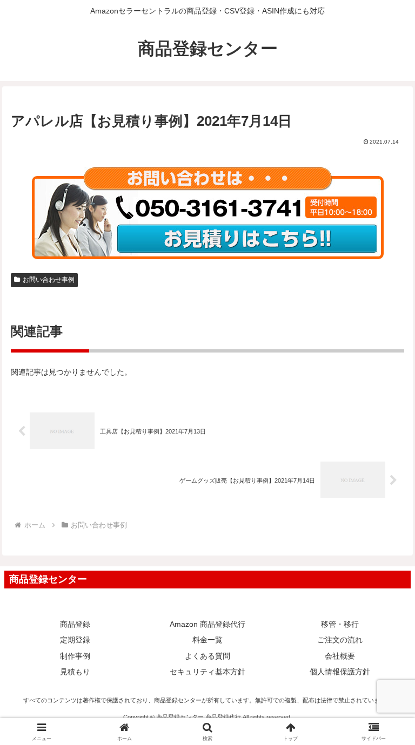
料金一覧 (207, 639)
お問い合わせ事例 (49, 279)
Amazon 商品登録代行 (207, 624)
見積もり (75, 671)
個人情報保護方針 (340, 671)
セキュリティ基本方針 (207, 671)
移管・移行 (340, 624)
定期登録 (75, 639)
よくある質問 (207, 656)
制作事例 (75, 656)
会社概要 (340, 656)
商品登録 (75, 624)
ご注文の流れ (340, 639)
